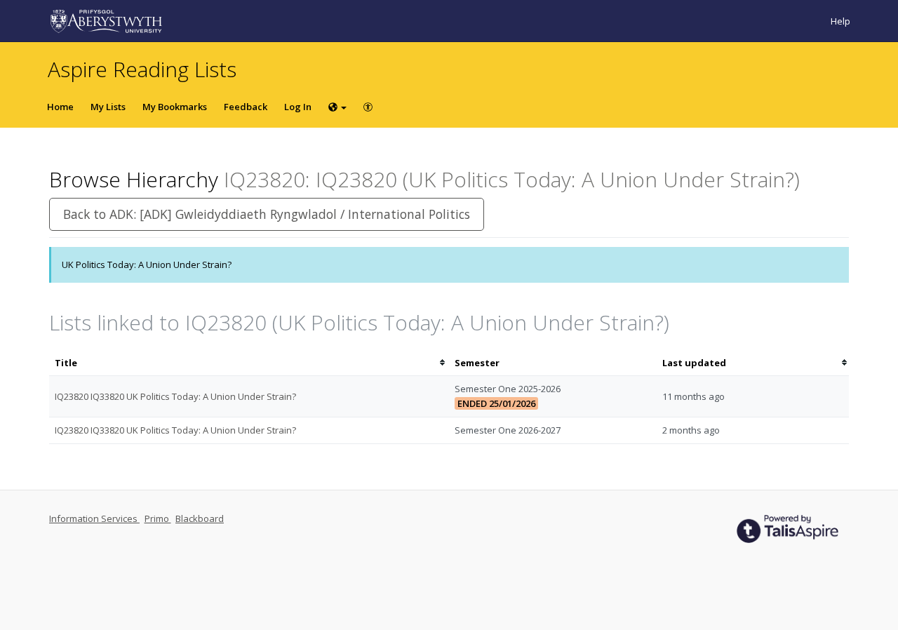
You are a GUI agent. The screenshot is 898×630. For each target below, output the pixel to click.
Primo (158, 518)
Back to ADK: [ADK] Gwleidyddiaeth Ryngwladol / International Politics (266, 214)
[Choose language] (337, 107)
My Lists (108, 106)
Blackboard (199, 518)
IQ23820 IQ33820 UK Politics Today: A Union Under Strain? (175, 396)
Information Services (94, 518)
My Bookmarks (174, 106)
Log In (297, 106)
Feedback (245, 106)
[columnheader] (249, 363)
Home (60, 106)
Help (840, 21)
